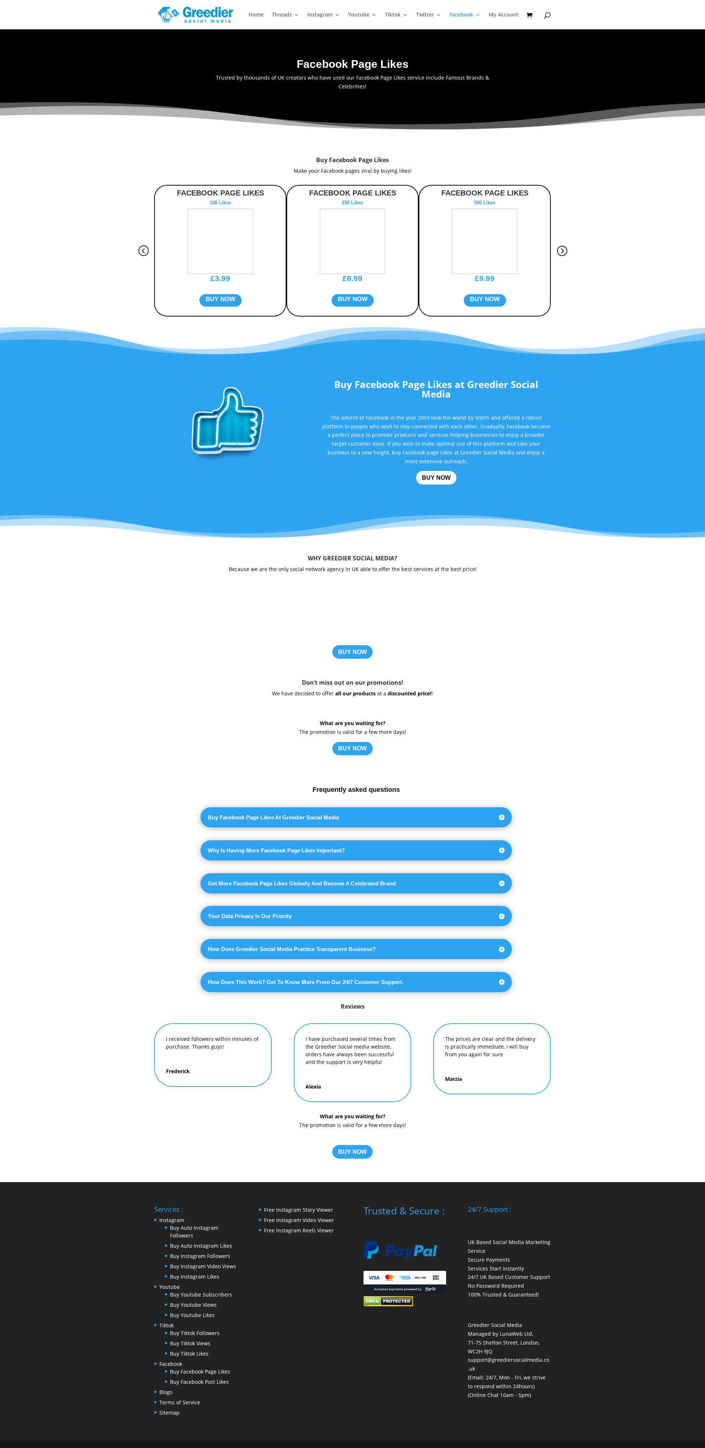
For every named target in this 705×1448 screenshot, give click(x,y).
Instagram (320, 15)
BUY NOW (436, 478)
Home (256, 15)
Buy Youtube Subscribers (201, 1294)
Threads (282, 15)
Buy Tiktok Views (190, 1343)
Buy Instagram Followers (200, 1256)
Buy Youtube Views (193, 1304)
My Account (503, 15)
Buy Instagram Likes (194, 1276)
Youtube (358, 15)
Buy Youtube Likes (192, 1315)
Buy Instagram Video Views (203, 1266)
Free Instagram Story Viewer (298, 1209)
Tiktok (393, 15)
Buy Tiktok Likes (189, 1353)
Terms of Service (179, 1402)
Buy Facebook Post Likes (199, 1381)
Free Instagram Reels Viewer (299, 1230)
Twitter (425, 15)
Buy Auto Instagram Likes (201, 1245)
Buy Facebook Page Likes (200, 1371)
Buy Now (220, 299)
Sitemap (169, 1412)
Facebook (461, 15)
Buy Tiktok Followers (195, 1333)
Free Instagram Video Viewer (299, 1220)
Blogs (166, 1392)
